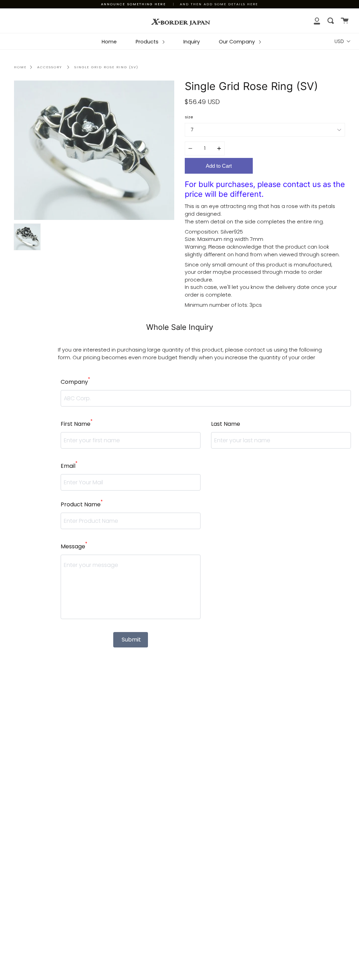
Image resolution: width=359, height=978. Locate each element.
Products (148, 41)
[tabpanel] (94, 150)
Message (74, 546)
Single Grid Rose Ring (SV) (106, 67)
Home (109, 41)
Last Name (225, 424)
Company (75, 381)
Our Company (237, 41)
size (189, 117)
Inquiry (191, 41)
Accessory (49, 67)
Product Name (82, 504)
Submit (131, 640)
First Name (77, 423)
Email (69, 466)
